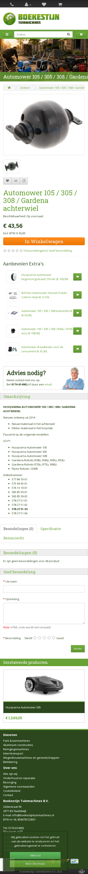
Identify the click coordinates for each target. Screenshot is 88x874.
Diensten (10, 735)
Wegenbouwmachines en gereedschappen (31, 758)
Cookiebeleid (11, 791)
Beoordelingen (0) (18, 528)
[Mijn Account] (28, 5)
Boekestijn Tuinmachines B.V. (26, 801)
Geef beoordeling (60, 250)
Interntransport (13, 753)
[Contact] (12, 5)
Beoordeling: (13, 638)
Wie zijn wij (10, 774)
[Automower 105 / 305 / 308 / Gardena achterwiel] (44, 124)
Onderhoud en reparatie (19, 778)
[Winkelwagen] (60, 5)
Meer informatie (35, 864)
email (48, 384)
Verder (78, 648)
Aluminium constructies (18, 745)
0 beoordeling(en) (34, 250)
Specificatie (51, 528)
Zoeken (25, 88)
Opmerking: (12, 599)
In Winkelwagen (44, 241)
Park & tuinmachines (16, 741)
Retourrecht (13, 538)
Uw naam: (11, 581)
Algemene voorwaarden (19, 786)
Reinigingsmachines (16, 749)
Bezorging (9, 782)
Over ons (10, 768)
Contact (8, 795)
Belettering (10, 762)
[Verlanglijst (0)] (44, 5)
